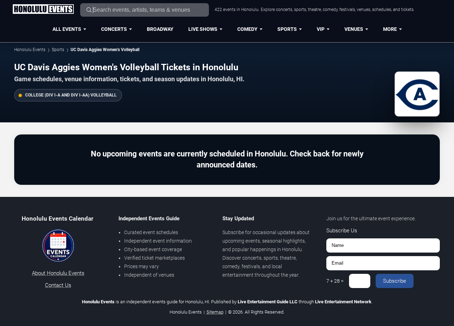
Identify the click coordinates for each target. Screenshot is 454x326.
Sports (287, 29)
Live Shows (202, 29)
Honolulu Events (29, 49)
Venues (353, 29)
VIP (321, 29)
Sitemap (214, 312)
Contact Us (58, 285)
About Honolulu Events (58, 273)
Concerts (114, 29)
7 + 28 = (335, 281)
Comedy (247, 29)
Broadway (160, 29)
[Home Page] (43, 9)
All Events (66, 29)
